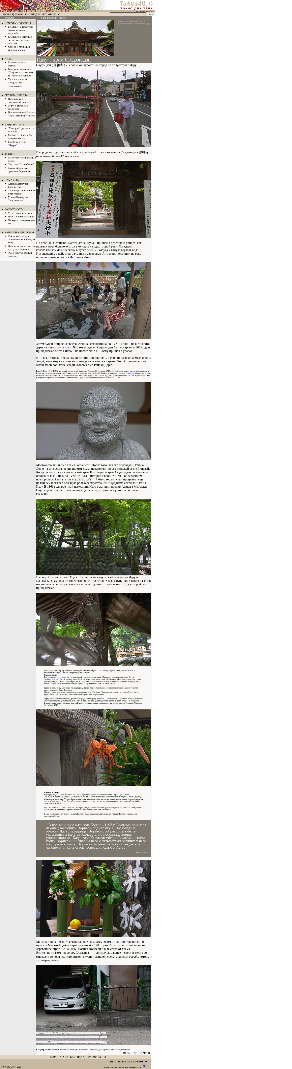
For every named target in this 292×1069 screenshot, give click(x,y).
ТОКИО (9, 154)
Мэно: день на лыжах (20, 212)
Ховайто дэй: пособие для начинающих (20, 137)
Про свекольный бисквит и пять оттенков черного (22, 114)
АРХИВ (19, 14)
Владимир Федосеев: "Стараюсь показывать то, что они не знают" (20, 72)
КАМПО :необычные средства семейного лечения (20, 40)
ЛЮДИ (9, 58)
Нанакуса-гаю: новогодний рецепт (19, 100)
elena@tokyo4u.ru (133, 1067)
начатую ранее (60, 677)
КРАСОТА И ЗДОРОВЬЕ (18, 23)
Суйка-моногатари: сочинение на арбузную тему (21, 239)
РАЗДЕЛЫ (9, 18)
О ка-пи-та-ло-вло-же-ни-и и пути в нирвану (22, 248)
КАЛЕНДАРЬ (32, 14)
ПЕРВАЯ (8, 14)
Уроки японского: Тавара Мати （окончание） (18, 83)
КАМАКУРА (12, 180)
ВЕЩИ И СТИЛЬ (14, 124)
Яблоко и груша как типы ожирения (19, 48)
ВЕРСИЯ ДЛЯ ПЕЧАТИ (136, 1052)
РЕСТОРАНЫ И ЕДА (16, 95)
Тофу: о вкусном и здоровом (18, 107)
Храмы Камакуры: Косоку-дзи (18, 185)
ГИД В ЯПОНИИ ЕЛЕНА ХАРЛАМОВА (128, 1062)
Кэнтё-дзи (130, 373)
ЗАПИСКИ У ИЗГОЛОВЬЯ (20, 232)
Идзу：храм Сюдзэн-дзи (21, 216)
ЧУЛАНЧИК (49, 14)
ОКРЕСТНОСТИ (14, 209)
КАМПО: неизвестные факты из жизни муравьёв (20, 30)
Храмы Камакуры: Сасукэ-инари (18, 199)
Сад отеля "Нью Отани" (21, 164)
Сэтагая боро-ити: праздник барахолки (19, 169)
